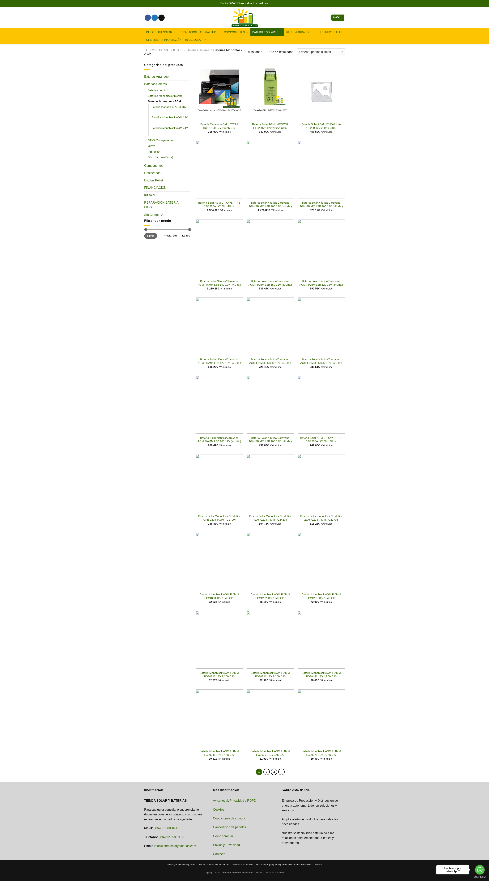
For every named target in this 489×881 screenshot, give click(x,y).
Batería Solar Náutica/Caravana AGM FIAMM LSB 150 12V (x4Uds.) (219, 283)
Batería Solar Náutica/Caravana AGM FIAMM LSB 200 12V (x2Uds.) (321, 204)
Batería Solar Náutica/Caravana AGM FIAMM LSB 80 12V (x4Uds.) (270, 361)
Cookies (218, 809)
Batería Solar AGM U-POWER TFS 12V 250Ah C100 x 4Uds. (219, 204)
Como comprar (223, 836)
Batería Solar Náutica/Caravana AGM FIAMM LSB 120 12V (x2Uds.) (219, 361)
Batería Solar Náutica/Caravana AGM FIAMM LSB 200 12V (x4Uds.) (270, 204)
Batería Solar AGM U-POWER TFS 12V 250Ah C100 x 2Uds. (321, 439)
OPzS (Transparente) (161, 140)
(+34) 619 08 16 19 (166, 828)
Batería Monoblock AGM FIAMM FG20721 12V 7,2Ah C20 (270, 674)
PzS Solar (154, 151)
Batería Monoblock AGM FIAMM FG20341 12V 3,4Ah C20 (219, 753)
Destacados (152, 173)
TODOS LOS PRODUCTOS (163, 50)
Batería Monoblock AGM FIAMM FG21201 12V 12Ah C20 (321, 596)
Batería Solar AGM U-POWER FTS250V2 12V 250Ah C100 (270, 126)
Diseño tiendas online (274, 872)
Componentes (153, 165)
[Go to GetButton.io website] (480, 877)
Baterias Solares (198, 50)
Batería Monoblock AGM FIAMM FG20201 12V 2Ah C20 (270, 753)
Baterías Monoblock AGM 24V (169, 127)
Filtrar (150, 235)
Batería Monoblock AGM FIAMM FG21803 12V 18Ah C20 (219, 596)
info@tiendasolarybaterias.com (175, 846)
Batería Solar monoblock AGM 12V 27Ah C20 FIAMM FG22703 (321, 517)
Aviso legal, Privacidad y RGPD (234, 800)
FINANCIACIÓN (171, 39)
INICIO (150, 32)
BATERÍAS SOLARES (265, 32)
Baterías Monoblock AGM (164, 101)
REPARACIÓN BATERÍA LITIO (198, 32)
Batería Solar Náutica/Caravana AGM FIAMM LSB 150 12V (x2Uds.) (270, 283)
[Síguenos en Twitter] (154, 18)
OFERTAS (152, 39)
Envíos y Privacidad (226, 845)
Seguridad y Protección (281, 864)
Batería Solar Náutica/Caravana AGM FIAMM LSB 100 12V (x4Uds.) (219, 439)
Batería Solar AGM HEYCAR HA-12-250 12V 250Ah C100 (321, 126)
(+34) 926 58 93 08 (171, 837)
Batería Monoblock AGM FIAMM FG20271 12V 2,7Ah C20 (321, 753)
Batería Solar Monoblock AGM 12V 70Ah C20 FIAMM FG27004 (219, 517)
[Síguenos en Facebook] (148, 18)
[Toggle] (188, 76)
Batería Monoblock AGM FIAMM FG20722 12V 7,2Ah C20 (219, 674)
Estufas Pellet (153, 180)
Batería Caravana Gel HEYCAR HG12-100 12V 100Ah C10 (219, 126)
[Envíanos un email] (161, 18)
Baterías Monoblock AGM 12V (169, 117)
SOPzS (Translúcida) (160, 156)
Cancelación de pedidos (229, 827)
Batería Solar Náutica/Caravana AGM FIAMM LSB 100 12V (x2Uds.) (270, 439)
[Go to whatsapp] (480, 869)
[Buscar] (317, 17)
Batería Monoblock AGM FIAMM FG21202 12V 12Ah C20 (270, 596)
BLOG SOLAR (193, 39)
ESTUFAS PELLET (331, 32)
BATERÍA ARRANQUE (299, 32)
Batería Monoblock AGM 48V (168, 106)
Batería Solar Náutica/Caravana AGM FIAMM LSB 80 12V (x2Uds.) (321, 361)
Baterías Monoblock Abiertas (165, 95)
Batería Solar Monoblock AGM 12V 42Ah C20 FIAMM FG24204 (270, 517)
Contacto (219, 854)
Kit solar (149, 195)
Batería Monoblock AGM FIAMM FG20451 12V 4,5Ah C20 (321, 674)
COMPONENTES (234, 32)
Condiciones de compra (229, 818)
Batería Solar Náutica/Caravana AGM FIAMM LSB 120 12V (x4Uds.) (321, 283)
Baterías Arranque (156, 76)
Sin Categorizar (154, 214)
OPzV (151, 145)
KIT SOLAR (165, 32)
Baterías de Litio (158, 90)
